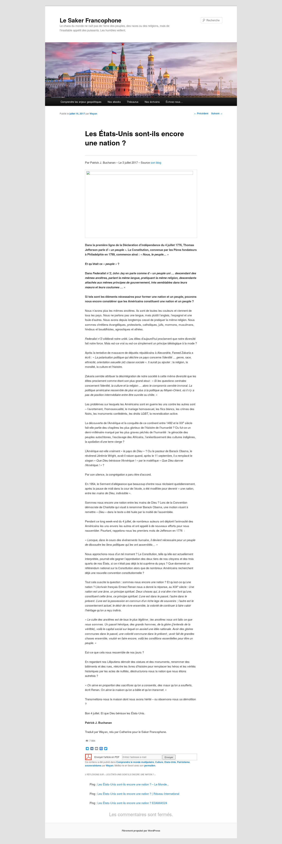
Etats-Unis (170, 762)
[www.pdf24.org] (88, 756)
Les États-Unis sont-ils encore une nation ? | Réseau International (138, 794)
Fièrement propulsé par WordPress (141, 830)
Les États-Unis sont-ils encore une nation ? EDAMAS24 (132, 803)
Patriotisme (183, 762)
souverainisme (93, 765)
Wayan (93, 113)
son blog (156, 162)
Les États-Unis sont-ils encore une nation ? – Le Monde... (133, 784)
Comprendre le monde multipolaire (135, 762)
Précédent (201, 113)
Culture (159, 762)
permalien (149, 765)
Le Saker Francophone (90, 20)
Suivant (216, 113)
